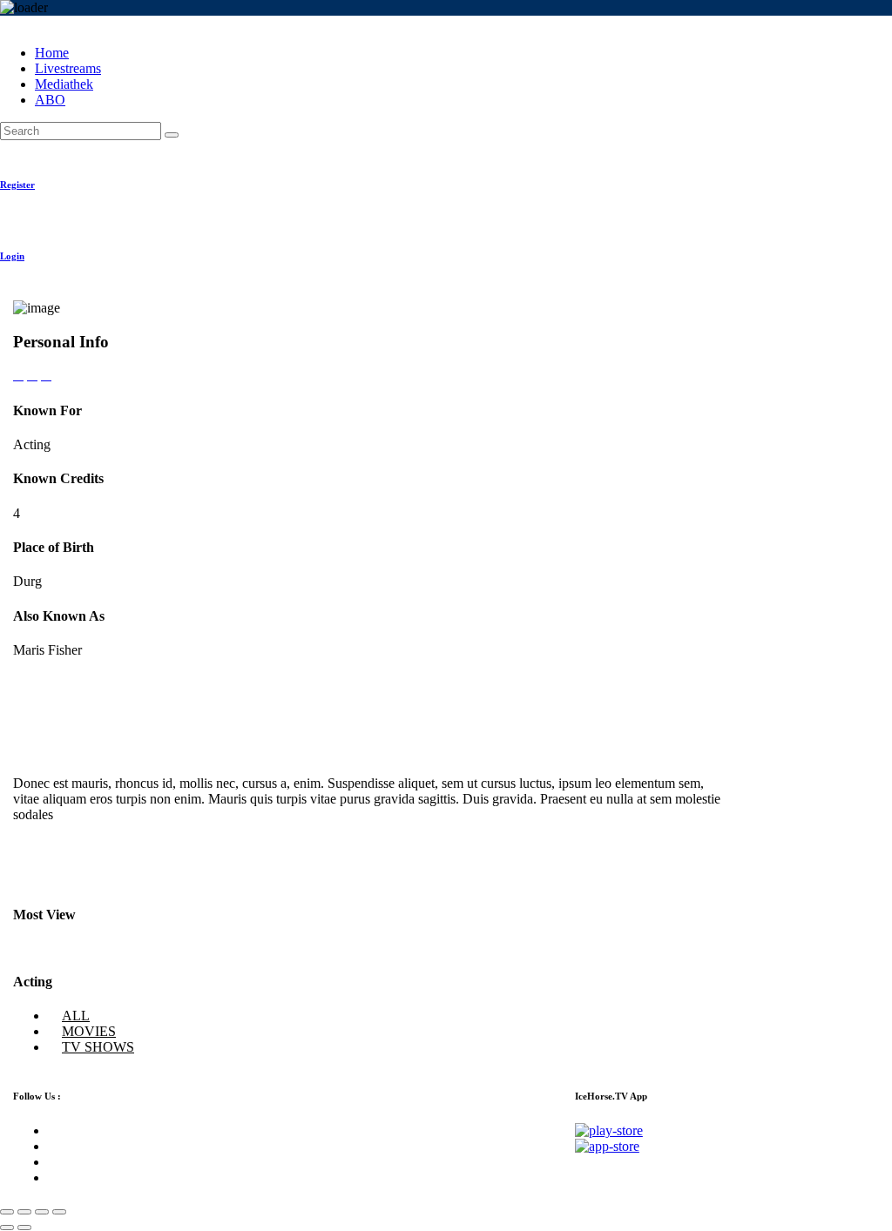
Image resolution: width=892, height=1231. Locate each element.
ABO (50, 99)
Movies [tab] (89, 1031)
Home (52, 52)
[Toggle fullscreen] (42, 1211)
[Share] (24, 1211)
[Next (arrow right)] (24, 1227)
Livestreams (68, 68)
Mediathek (64, 84)
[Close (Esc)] (7, 1211)
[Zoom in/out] (59, 1211)
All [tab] (76, 1015)
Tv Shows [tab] (98, 1046)
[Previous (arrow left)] (7, 1227)
